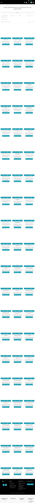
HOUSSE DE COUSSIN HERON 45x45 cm (29, 380)
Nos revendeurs (12, 487)
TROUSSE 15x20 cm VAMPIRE (5, 130)
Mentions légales (21, 485)
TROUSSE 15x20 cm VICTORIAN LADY (29, 108)
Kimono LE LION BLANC (17, 39)
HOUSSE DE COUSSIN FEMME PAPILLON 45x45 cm (29, 402)
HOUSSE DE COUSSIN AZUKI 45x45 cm (5, 335)
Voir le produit (6, 44)
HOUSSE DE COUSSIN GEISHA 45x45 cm (29, 335)
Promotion (11, 484)
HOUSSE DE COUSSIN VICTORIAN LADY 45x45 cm (29, 290)
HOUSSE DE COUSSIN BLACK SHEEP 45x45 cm (5, 290)
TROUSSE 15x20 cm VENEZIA (5, 245)
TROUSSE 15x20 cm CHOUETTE (29, 85)
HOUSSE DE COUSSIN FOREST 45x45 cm (5, 380)
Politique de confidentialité (21, 487)
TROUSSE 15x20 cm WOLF (17, 107)
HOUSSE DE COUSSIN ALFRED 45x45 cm (17, 268)
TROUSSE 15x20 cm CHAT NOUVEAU (17, 199)
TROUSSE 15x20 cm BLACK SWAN (17, 131)
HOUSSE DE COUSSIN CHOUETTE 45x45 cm (29, 268)
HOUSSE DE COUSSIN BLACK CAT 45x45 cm (29, 313)
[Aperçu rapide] (7, 38)
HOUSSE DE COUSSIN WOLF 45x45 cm (17, 290)
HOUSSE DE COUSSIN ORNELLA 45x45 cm (5, 425)
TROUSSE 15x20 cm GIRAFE (6, 84)
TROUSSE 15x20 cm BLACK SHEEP (6, 108)
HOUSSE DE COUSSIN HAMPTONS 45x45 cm (29, 425)
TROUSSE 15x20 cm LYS (6, 222)
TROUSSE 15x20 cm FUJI (6, 176)
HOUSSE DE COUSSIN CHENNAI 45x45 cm (17, 447)
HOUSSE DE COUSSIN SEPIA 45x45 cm (29, 358)
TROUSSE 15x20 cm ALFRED (17, 84)
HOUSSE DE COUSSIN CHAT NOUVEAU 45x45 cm (17, 380)
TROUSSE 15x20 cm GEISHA (29, 153)
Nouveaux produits (13, 485)
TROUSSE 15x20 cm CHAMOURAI (17, 154)
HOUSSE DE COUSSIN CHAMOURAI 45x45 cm (17, 335)
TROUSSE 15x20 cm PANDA (17, 176)
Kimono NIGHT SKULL (5, 62)
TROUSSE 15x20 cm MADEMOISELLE (17, 222)
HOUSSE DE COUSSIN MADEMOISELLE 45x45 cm (17, 402)
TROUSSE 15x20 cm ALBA (17, 62)
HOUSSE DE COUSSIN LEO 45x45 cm (29, 245)
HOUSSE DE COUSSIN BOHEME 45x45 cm (5, 470)
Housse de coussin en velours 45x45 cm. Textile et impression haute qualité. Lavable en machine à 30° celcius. (17, 248)
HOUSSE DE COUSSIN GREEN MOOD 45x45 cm (5, 447)
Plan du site (20, 489)
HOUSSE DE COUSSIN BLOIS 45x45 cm (17, 470)
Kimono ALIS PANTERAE (29, 39)
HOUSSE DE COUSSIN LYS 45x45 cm (6, 402)
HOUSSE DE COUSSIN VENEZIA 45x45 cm (17, 425)
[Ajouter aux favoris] (4, 38)
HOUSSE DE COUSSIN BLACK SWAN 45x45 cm (17, 313)
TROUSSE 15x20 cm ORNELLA (29, 222)
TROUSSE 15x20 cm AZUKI (6, 153)
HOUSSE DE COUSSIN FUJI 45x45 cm (6, 358)
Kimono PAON (5, 39)
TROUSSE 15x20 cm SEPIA (29, 176)
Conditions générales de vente (22, 483)
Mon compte (12, 483)
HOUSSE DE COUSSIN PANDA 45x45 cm (17, 358)
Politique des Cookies (22, 488)
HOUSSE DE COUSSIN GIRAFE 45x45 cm (6, 268)
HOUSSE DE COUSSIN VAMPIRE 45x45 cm (5, 313)
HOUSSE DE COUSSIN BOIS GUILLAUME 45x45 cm (29, 447)
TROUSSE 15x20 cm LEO (29, 62)
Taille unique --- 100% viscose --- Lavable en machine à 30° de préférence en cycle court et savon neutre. (6, 42)
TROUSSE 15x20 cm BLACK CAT (29, 131)
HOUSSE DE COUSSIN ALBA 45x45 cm (17, 245)
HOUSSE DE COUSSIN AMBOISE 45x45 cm (29, 470)
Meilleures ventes (13, 486)
